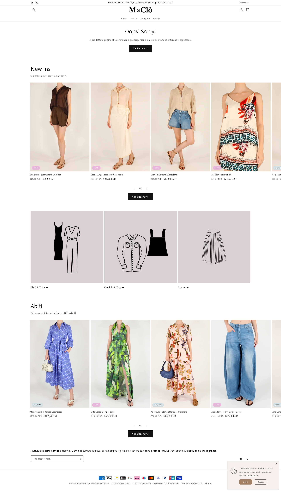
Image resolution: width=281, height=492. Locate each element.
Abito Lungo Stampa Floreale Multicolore (169, 412)
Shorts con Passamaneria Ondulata (45, 175)
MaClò (77, 483)
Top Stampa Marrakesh (221, 175)
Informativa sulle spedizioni (192, 483)
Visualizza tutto (140, 196)
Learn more (252, 475)
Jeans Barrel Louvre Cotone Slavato (227, 412)
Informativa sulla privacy (142, 483)
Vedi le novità (140, 48)
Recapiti (208, 483)
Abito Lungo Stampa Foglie (102, 412)
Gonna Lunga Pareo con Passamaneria (108, 175)
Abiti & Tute (38, 287)
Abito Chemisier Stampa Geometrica (46, 412)
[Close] (276, 463)
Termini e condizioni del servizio (166, 483)
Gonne (182, 287)
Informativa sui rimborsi (121, 483)
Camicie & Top (112, 287)
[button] (34, 9)
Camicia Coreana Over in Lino (164, 175)
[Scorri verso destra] (147, 188)
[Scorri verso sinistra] (134, 188)
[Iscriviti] (80, 458)
